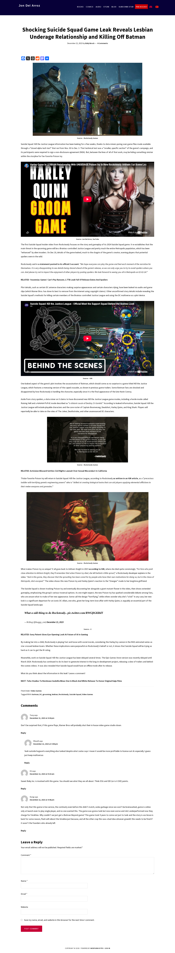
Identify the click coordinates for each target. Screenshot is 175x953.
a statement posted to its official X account (58, 264)
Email (24, 893)
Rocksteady (64, 694)
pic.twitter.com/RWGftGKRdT (85, 612)
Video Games (36, 691)
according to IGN (97, 569)
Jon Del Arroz (29, 5)
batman (35, 694)
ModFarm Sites (97, 948)
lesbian (55, 694)
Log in (107, 948)
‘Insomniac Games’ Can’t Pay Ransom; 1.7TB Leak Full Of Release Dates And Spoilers (69, 279)
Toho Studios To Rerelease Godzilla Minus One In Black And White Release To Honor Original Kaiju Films (74, 681)
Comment (26, 855)
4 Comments (102, 43)
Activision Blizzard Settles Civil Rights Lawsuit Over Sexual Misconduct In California (68, 470)
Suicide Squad (75, 694)
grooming (47, 694)
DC (41, 694)
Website (24, 907)
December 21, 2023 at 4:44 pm (42, 718)
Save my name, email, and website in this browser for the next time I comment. (59, 920)
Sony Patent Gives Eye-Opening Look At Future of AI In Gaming (59, 634)
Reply (23, 732)
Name (24, 881)
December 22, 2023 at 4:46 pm (42, 800)
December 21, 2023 (55, 622)
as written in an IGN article (125, 478)
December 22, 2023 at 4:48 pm (45, 744)
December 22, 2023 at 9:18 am (42, 774)
